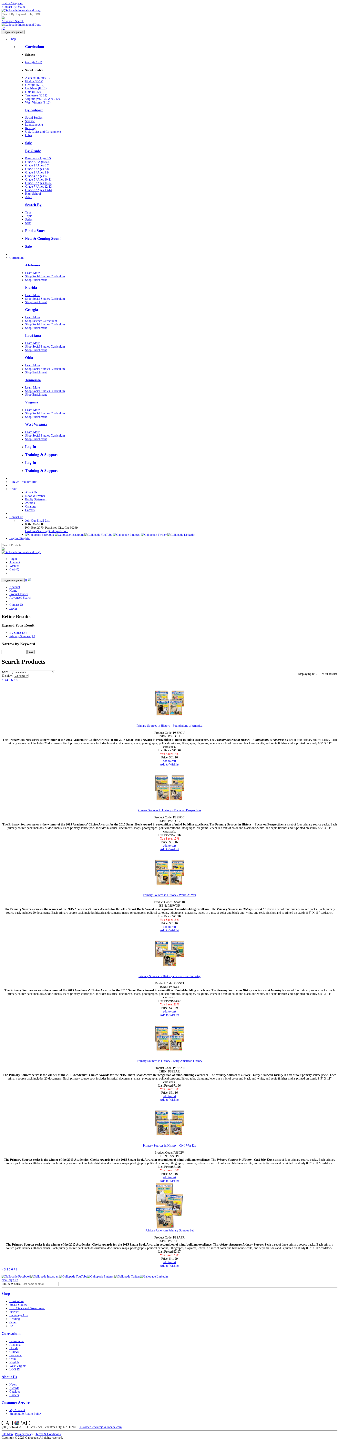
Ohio (29, 358)
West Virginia (36, 424)
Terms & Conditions (48, 1434)
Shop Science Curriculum (41, 320)
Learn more (16, 1341)
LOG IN (14, 1369)
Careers (30, 510)
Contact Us (16, 517)
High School (33, 193)
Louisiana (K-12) (35, 88)
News (13, 1384)
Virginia (31, 402)
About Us (31, 492)
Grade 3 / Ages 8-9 (37, 172)
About (13, 488)
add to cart (169, 761)
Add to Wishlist (169, 764)
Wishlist (14, 566)
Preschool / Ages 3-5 (38, 158)
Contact (7, 6)
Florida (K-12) (34, 81)
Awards (30, 503)
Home (13, 590)
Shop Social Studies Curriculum (45, 276)
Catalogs (30, 506)
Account (14, 562)
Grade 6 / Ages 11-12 (38, 183)
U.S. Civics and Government (43, 131)
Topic (28, 216)
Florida (31, 287)
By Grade (33, 151)
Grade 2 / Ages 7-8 (37, 169)
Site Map (7, 1434)
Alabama (32, 265)
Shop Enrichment (36, 279)
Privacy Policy (24, 1434)
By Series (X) (17, 632)
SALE (13, 1325)
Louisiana (33, 335)
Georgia (31, 310)
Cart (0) (14, 569)
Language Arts (34, 124)
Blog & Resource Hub (23, 481)
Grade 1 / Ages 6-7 (37, 165)
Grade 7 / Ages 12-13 (38, 186)
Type (28, 212)
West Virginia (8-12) (37, 102)
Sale (28, 143)
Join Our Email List (37, 520)
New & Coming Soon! (43, 238)
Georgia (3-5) (33, 62)
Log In (30, 447)
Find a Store (35, 231)
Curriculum (34, 46)
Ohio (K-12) (33, 92)
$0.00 (19, 6)
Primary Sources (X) (22, 636)
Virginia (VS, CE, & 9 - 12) (42, 99)
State (28, 223)
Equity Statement (35, 499)
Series (29, 219)
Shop (12, 39)
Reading (30, 128)
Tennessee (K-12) (36, 95)
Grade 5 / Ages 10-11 (38, 179)
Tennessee (33, 380)
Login (13, 558)
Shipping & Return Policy (25, 1413)
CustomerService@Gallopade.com (46, 531)
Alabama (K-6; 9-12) (38, 77)
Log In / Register (12, 3)
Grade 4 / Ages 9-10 (37, 176)
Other (28, 135)
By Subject (34, 110)
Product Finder (18, 594)
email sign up (10, 1280)
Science (30, 121)
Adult (28, 197)
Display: (7, 675)
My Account (17, 1410)
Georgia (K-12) (34, 84)
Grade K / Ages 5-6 (37, 161)
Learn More (32, 272)
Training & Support (41, 455)
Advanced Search (13, 21)
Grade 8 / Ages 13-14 (38, 190)
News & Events (35, 496)
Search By (33, 205)
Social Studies (34, 117)
